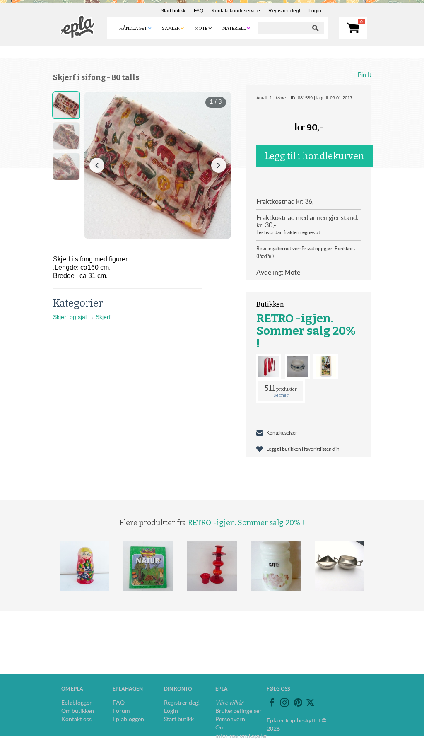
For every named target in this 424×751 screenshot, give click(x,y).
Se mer (281, 395)
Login (314, 11)
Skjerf (103, 317)
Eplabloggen (77, 702)
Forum (121, 711)
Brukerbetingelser (238, 711)
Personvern (230, 719)
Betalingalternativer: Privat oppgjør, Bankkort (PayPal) (305, 252)
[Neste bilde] (218, 165)
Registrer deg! (284, 11)
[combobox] (282, 28)
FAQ (198, 11)
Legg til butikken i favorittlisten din (303, 449)
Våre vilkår (229, 702)
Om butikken (77, 711)
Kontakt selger (281, 432)
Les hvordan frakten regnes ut (288, 232)
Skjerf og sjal (70, 317)
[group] (157, 165)
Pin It (364, 74)
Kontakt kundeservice (236, 11)
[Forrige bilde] (96, 165)
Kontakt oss (76, 719)
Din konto (178, 688)
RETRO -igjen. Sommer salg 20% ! (306, 331)
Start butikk (173, 11)
